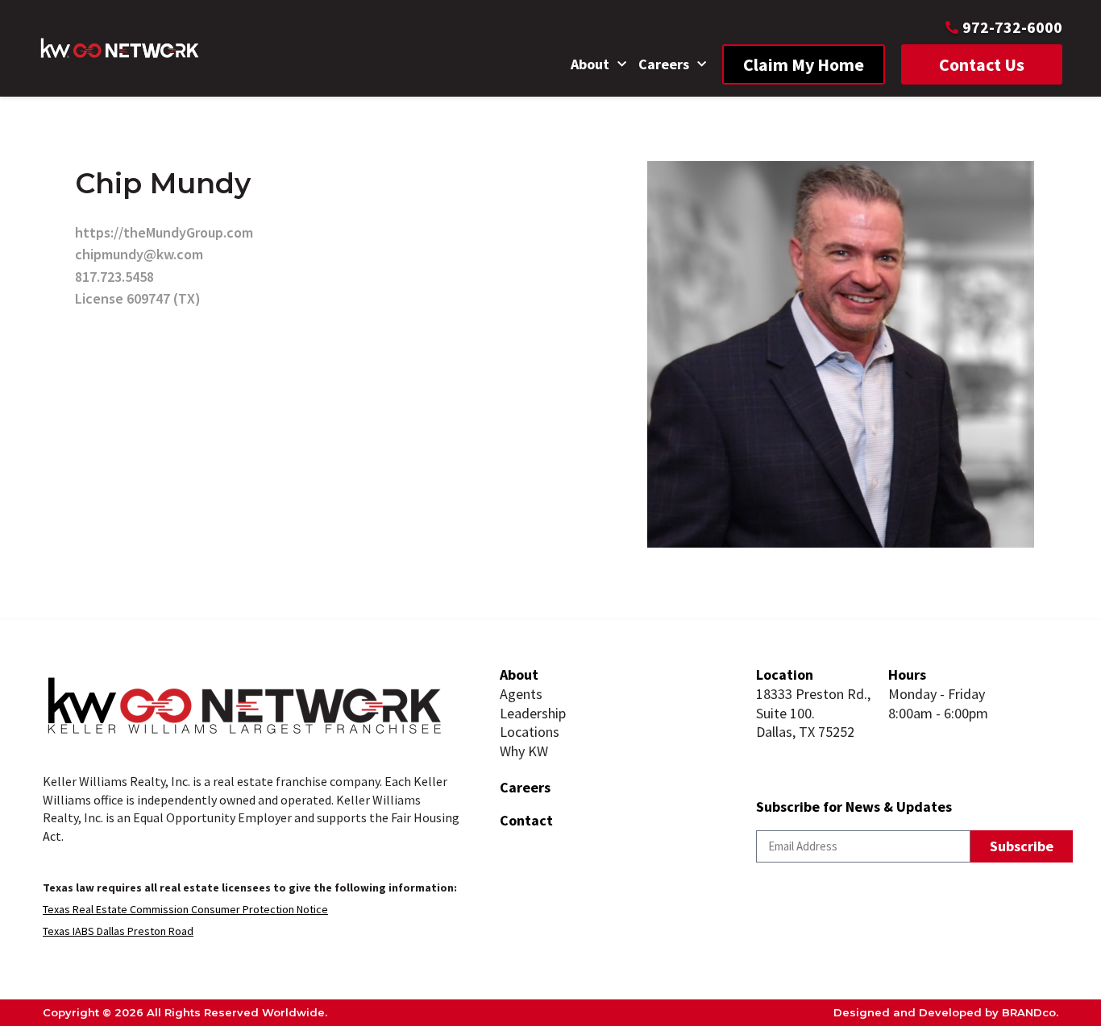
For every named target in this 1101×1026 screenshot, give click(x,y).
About (590, 64)
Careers (663, 64)
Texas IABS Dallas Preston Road (118, 931)
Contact (526, 820)
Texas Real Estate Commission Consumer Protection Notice (185, 909)
